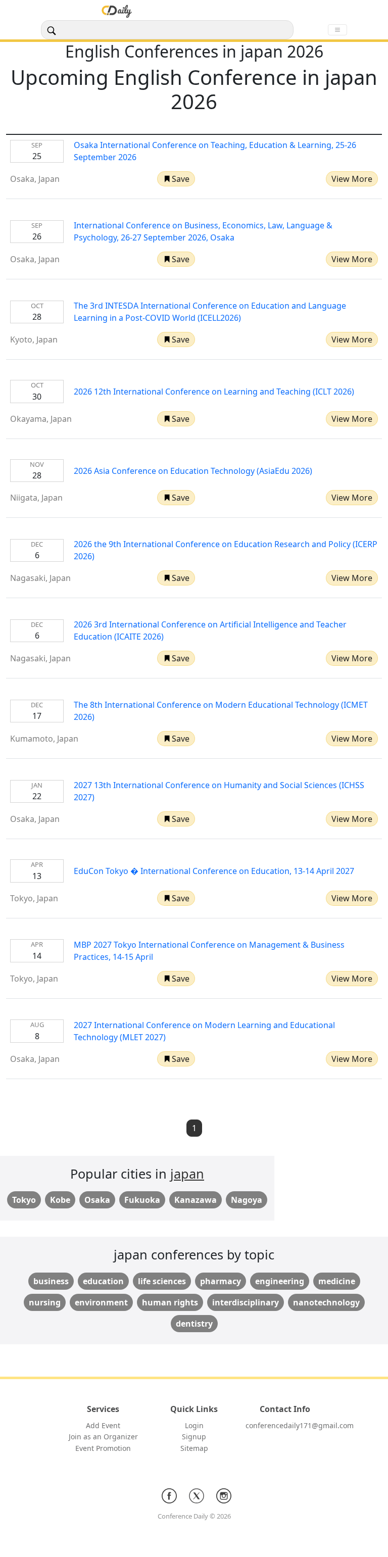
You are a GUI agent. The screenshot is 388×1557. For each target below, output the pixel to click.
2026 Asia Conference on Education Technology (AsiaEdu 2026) (193, 470)
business (51, 1281)
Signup (194, 1436)
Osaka (97, 1199)
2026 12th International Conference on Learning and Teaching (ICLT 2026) (214, 391)
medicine (336, 1281)
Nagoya (246, 1199)
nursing (45, 1302)
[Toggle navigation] (337, 29)
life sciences (162, 1281)
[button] (176, 178)
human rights (170, 1302)
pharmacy (220, 1281)
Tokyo (24, 1199)
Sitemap (194, 1448)
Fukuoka (142, 1199)
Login (194, 1425)
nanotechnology (326, 1302)
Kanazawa (195, 1199)
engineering (279, 1281)
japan (187, 1173)
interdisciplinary (245, 1302)
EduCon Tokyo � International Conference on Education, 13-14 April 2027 (214, 871)
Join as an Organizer (103, 1436)
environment (101, 1302)
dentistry (194, 1323)
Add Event (103, 1425)
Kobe (60, 1199)
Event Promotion (103, 1448)
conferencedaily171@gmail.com (300, 1425)
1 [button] (194, 1128)
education (103, 1281)
